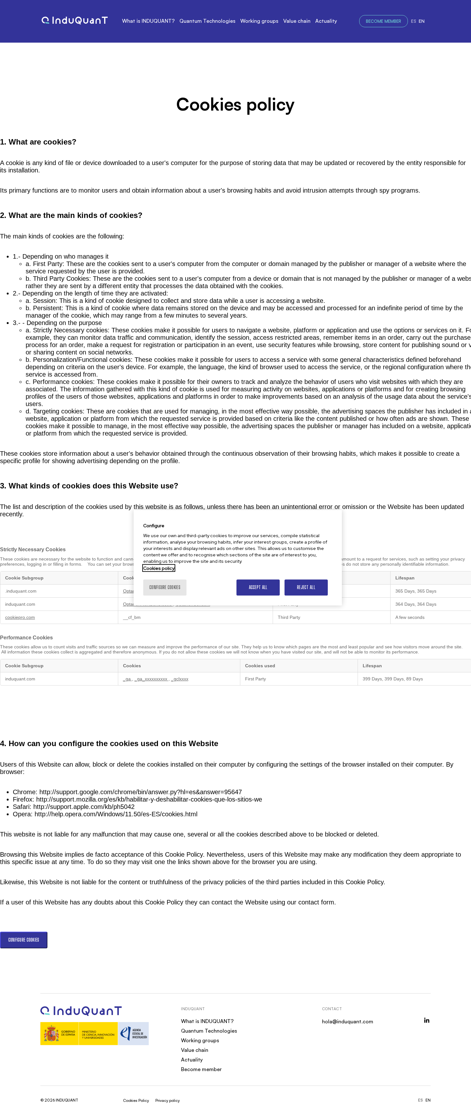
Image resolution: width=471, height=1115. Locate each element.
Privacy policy (167, 1100)
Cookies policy (158, 568)
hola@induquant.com (347, 1021)
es (413, 21)
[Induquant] (75, 21)
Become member (383, 21)
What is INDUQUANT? (148, 21)
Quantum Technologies (207, 21)
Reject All (306, 587)
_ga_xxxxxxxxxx (152, 678)
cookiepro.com (20, 617)
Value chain (296, 21)
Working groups (259, 21)
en (422, 21)
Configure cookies (23, 940)
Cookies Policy (136, 1100)
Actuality (326, 21)
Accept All (258, 587)
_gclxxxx (179, 678)
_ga (127, 678)
